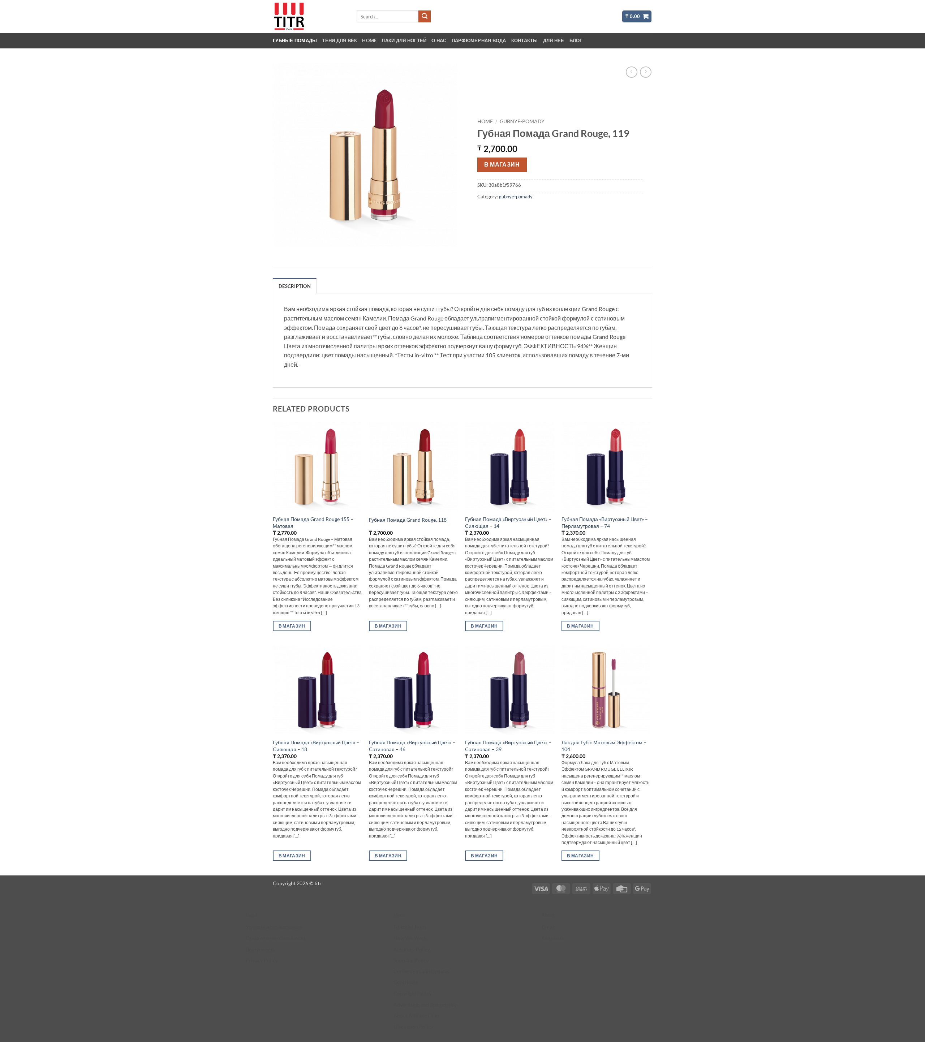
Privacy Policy (262, 960)
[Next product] (631, 72)
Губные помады (295, 40)
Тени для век (339, 40)
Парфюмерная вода (479, 40)
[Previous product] (645, 72)
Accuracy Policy (411, 949)
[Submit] (424, 16)
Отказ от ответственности (275, 938)
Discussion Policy (413, 1027)
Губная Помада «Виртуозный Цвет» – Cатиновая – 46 (412, 745)
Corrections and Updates (421, 971)
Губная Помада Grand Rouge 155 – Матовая (313, 522)
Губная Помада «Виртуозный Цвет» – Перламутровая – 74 (605, 522)
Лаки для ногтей (404, 40)
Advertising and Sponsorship (425, 1005)
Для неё (553, 40)
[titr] (309, 16)
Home (369, 40)
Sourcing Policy (411, 960)
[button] (636, 16)
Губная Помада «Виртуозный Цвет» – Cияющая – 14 (508, 522)
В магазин (502, 164)
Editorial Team (409, 927)
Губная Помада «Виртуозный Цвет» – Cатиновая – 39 (508, 745)
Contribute (405, 982)
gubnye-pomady (522, 121)
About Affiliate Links (416, 1015)
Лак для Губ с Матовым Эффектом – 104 (604, 745)
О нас (438, 40)
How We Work (410, 938)
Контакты (524, 40)
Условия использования (274, 927)
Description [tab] (295, 286)
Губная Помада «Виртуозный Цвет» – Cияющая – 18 (316, 745)
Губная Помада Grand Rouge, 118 (408, 520)
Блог (575, 40)
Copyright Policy (412, 993)
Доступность (260, 949)
